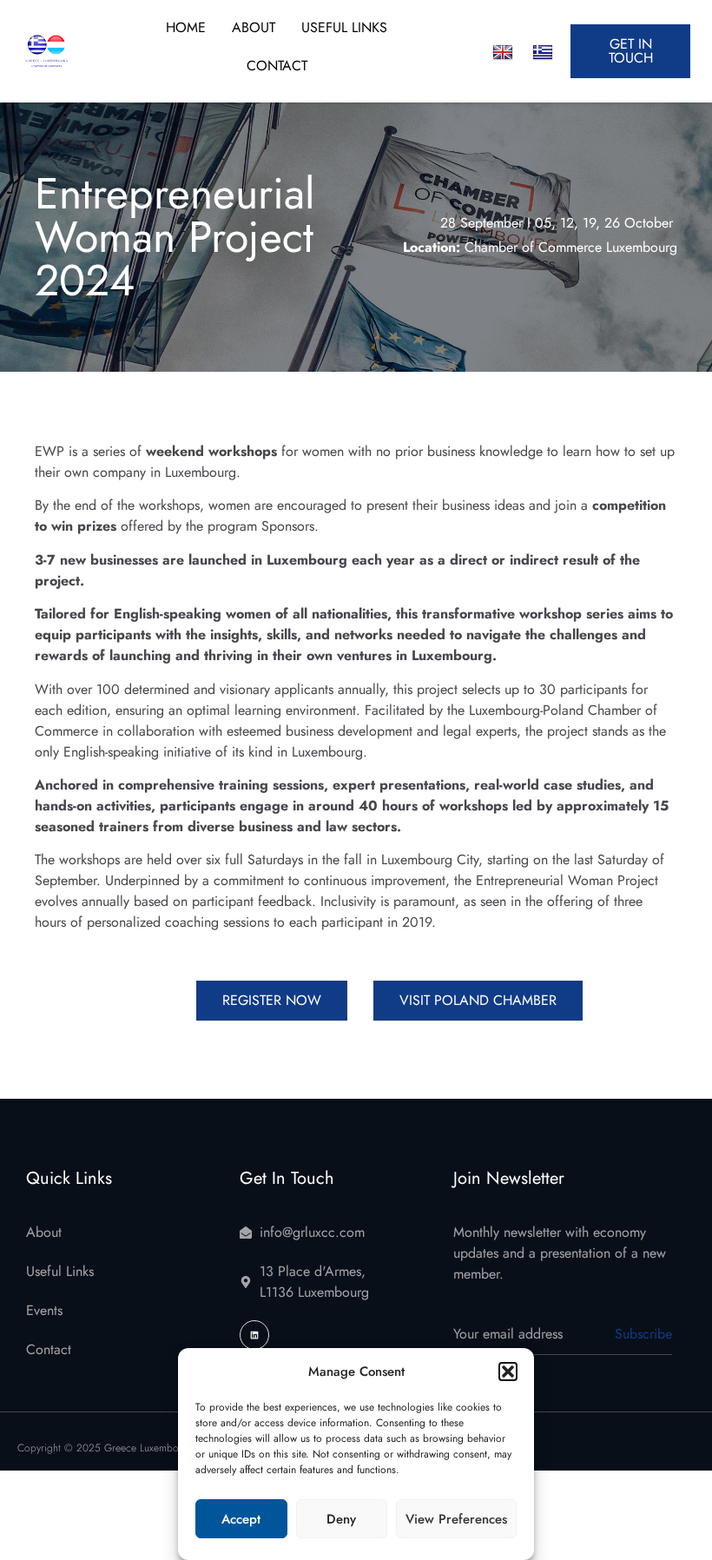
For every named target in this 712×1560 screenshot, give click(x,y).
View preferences (456, 1519)
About (253, 27)
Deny (341, 1519)
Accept (240, 1519)
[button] (508, 1371)
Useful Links (344, 27)
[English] (502, 53)
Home (186, 27)
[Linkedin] (254, 1335)
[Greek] (542, 53)
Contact (277, 66)
